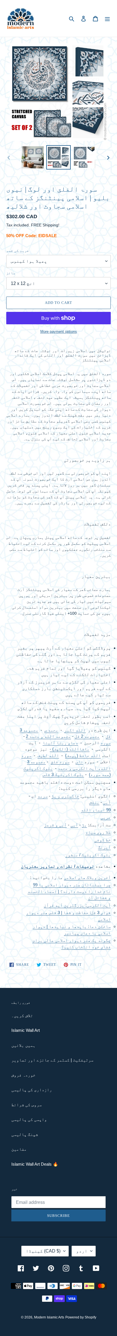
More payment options (58, 331)
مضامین (19, 1149)
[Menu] (107, 18)
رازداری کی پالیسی (31, 1089)
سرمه (42, 796)
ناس (79, 761)
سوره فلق (60, 761)
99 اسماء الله (96, 809)
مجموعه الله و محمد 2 (48, 736)
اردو (81, 1251)
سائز (10, 273)
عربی (106, 817)
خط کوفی (102, 839)
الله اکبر (75, 730)
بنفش (94, 802)
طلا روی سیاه (98, 832)
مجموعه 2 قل (87, 736)
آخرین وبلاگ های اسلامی (87, 877)
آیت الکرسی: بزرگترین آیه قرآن (77, 905)
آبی (107, 802)
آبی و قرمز (55, 824)
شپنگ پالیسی (24, 1134)
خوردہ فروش (23, 1075)
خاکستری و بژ (65, 796)
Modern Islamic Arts (49, 1317)
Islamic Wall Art (25, 1030)
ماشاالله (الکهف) (70, 749)
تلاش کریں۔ (22, 1015)
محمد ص (51, 730)
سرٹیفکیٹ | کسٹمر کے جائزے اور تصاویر (52, 1060)
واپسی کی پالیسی (29, 1119)
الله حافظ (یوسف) (83, 755)
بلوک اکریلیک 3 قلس (63, 774)
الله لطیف (48, 755)
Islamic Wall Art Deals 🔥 (34, 1164)
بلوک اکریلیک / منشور (88, 854)
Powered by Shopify (80, 1317)
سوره (106, 742)
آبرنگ (104, 847)
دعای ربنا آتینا (60, 742)
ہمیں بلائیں (23, 1045)
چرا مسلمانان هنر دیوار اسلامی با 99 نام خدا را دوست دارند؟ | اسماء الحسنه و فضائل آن (69, 891)
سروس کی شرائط (26, 1104)
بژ (84, 824)
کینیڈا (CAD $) (43, 1251)
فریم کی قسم (17, 250)
